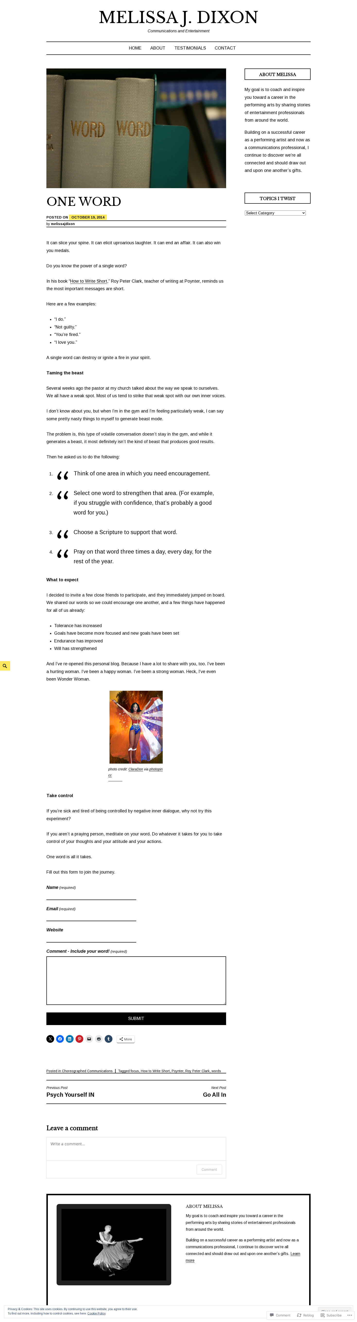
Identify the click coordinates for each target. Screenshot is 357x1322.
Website (54, 929)
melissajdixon (63, 224)
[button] (102, 1266)
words (216, 1071)
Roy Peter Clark (197, 1071)
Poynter (177, 1071)
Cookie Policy (96, 1313)
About (157, 48)
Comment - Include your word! (86, 951)
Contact (225, 48)
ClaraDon (135, 769)
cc (110, 775)
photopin (156, 769)
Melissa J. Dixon (178, 17)
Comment (209, 1169)
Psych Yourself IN (70, 1092)
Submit (136, 1018)
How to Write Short (88, 281)
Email (61, 908)
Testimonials (190, 48)
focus (135, 1071)
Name (61, 887)
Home (135, 48)
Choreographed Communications (87, 1071)
